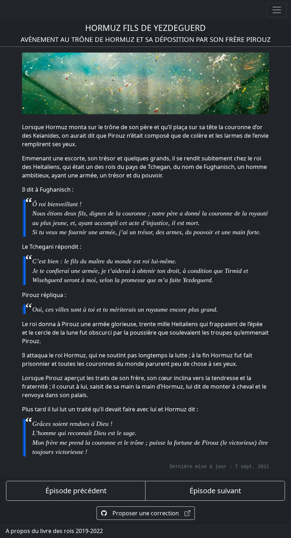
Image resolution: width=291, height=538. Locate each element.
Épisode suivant (215, 490)
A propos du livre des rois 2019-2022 (54, 531)
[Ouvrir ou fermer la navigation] (277, 10)
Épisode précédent (75, 490)
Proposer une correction (145, 513)
